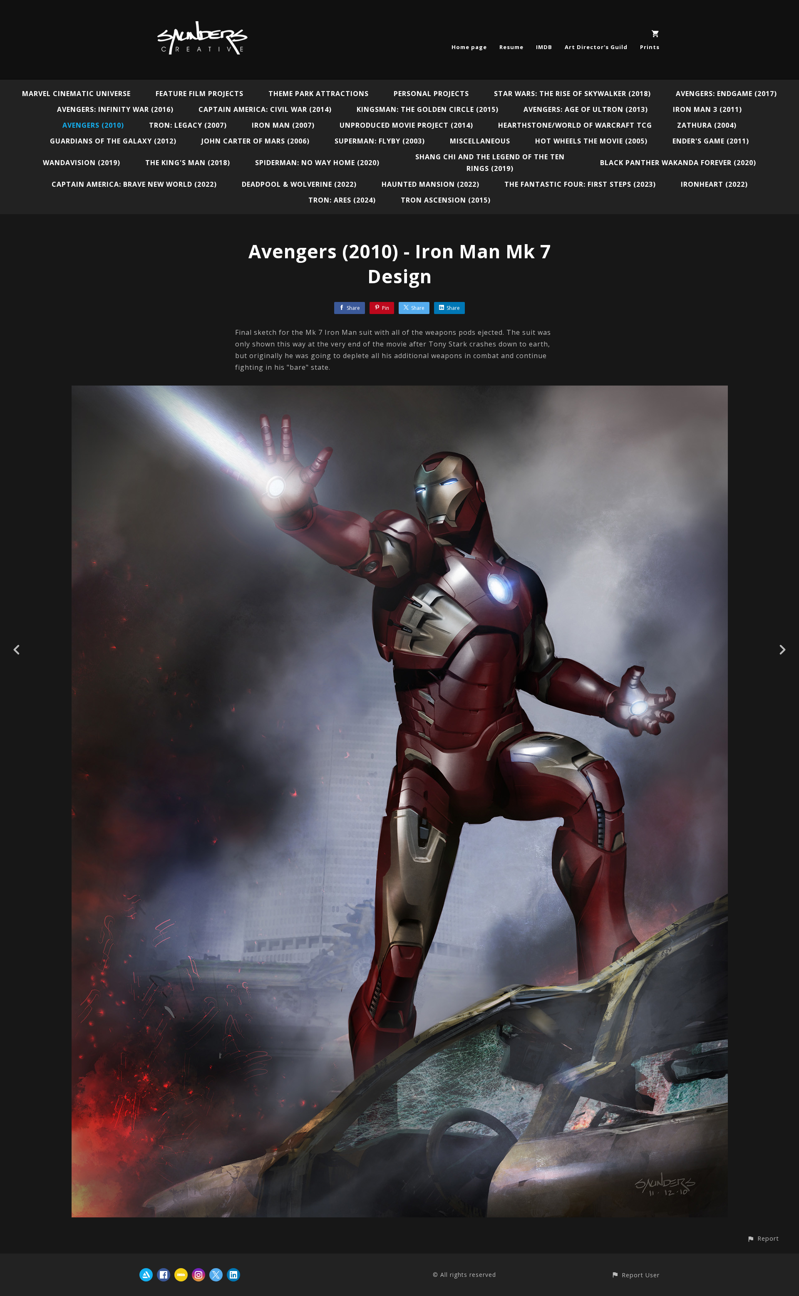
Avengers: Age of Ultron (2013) (586, 109)
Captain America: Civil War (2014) (265, 109)
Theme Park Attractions (318, 93)
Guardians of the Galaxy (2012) (113, 141)
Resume (511, 47)
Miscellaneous (480, 141)
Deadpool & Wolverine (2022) (299, 184)
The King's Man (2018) (187, 162)
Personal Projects (431, 93)
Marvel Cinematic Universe (76, 93)
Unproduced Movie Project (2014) (406, 125)
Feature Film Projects (199, 93)
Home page (469, 47)
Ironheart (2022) (714, 184)
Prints (650, 47)
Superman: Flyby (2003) (380, 141)
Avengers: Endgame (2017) (726, 93)
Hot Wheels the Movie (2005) (591, 141)
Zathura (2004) (707, 125)
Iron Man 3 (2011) (707, 109)
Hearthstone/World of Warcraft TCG (575, 125)
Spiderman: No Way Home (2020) (317, 162)
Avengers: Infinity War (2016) (115, 109)
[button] (763, 1238)
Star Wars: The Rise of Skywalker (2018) (572, 93)
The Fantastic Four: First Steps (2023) (580, 184)
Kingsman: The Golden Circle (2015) (428, 109)
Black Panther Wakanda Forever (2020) (678, 162)
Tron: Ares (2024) (342, 200)
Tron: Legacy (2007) (188, 125)
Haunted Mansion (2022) (430, 184)
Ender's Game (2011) (710, 141)
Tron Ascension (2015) (446, 200)
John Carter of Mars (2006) (255, 141)
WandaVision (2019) (81, 162)
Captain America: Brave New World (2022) (134, 184)
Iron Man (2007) (283, 125)
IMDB (544, 47)
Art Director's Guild (596, 47)
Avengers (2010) (93, 125)
